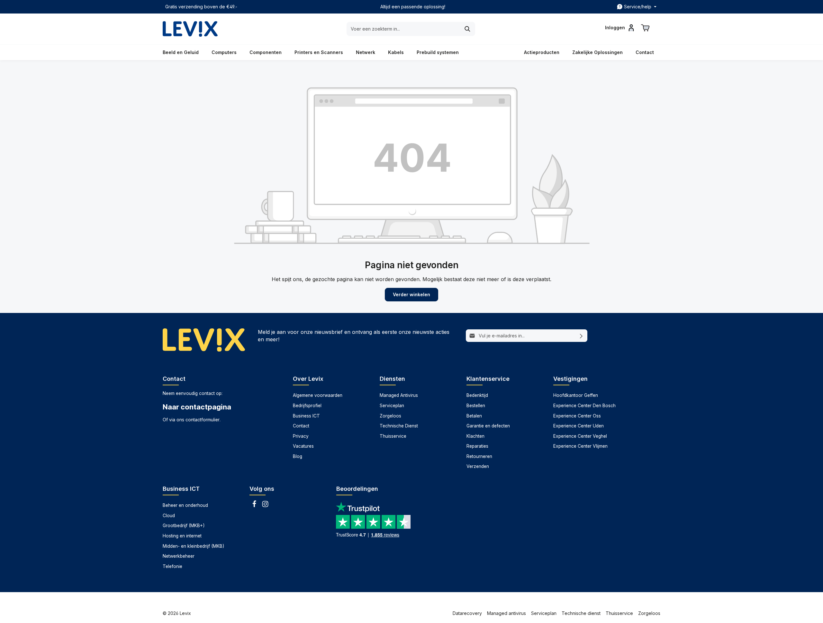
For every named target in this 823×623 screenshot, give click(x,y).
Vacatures (303, 446)
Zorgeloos (390, 415)
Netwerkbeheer (178, 556)
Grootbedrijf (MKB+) (183, 525)
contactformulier (202, 419)
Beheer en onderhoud (185, 505)
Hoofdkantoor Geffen (575, 395)
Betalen (474, 415)
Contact (301, 425)
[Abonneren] (581, 336)
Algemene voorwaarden (317, 395)
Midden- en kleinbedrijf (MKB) (193, 546)
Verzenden (477, 466)
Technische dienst (581, 613)
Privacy (301, 436)
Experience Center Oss (577, 415)
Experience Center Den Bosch (584, 405)
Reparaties (477, 446)
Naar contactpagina (197, 407)
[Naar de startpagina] (190, 29)
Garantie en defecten (488, 425)
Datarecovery (467, 613)
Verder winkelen (411, 294)
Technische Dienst (399, 425)
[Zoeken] (467, 29)
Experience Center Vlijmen (580, 446)
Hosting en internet (182, 535)
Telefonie (172, 566)
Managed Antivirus (399, 395)
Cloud (169, 515)
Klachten (475, 436)
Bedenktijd (477, 395)
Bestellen (475, 405)
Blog (297, 456)
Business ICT (306, 415)
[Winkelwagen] (645, 27)
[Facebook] (255, 505)
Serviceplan (392, 405)
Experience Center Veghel (580, 436)
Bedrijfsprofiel (307, 405)
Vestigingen (570, 378)
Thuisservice (393, 436)
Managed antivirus (506, 613)
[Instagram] (265, 505)
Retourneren (479, 456)
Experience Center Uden (578, 425)
